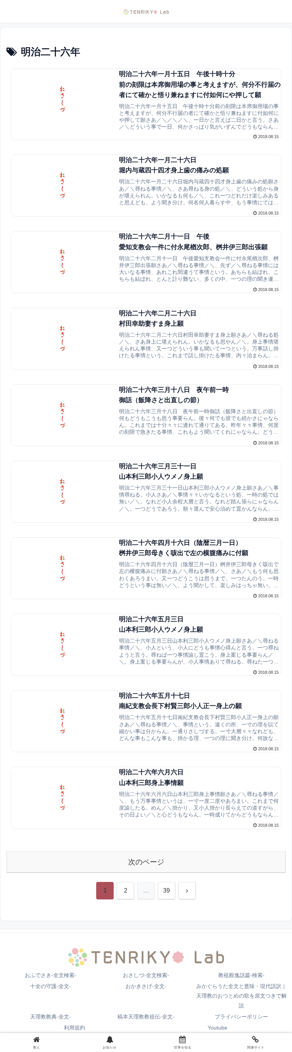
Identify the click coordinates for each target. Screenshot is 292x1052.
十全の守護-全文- (50, 986)
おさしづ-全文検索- (146, 975)
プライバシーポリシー (241, 1017)
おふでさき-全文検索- (50, 975)
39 (166, 890)
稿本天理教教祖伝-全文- (146, 1017)
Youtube (217, 1028)
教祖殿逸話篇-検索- (241, 975)
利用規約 (74, 1028)
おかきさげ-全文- (146, 986)
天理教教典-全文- (50, 1017)
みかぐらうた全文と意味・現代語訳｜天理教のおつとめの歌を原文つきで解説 (241, 995)
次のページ (146, 862)
